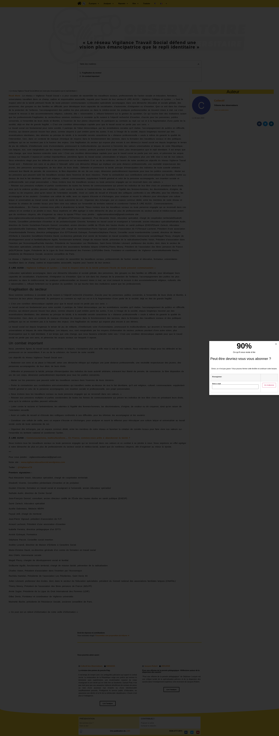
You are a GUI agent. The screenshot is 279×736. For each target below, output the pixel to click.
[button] (276, 344)
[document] (139, 368)
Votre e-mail (216, 384)
